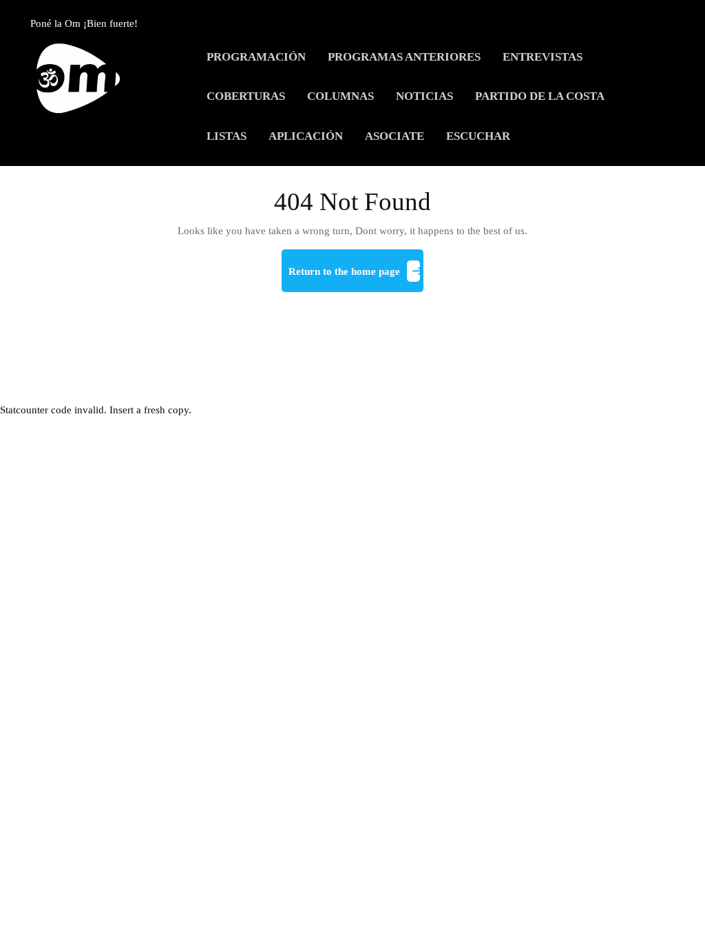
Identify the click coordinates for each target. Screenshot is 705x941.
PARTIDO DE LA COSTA (539, 96)
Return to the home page (355, 277)
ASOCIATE (394, 136)
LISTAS (226, 136)
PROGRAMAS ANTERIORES (404, 56)
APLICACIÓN (306, 136)
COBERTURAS (246, 96)
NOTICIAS (424, 96)
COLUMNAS (340, 96)
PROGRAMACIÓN (256, 56)
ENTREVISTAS (542, 56)
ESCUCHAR (478, 136)
